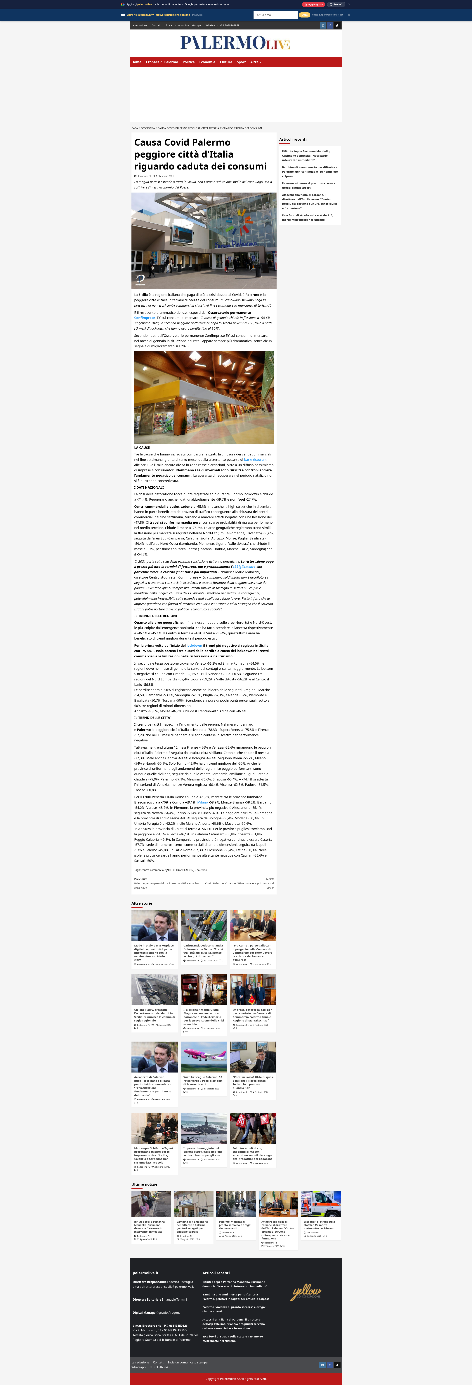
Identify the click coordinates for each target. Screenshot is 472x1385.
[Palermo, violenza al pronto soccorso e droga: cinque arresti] (236, 1204)
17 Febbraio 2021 (165, 176)
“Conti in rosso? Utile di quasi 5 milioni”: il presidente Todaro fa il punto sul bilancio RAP (253, 1082)
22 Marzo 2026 (211, 960)
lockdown (194, 645)
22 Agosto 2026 (144, 1239)
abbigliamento (244, 566)
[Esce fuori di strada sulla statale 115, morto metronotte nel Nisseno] (321, 1204)
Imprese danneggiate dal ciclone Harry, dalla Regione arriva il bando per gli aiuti (203, 1151)
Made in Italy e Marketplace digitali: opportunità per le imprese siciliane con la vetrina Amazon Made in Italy (154, 953)
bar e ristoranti (256, 459)
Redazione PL (144, 176)
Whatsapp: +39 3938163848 (223, 25)
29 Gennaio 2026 (212, 1159)
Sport (241, 62)
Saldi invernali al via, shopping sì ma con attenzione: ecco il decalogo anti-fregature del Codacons (252, 1153)
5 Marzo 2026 (259, 964)
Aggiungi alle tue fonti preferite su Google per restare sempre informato (177, 4)
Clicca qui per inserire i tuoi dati (327, 14)
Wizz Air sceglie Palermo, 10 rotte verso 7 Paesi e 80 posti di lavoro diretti (203, 1080)
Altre (254, 62)
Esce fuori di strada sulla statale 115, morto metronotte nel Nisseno (307, 217)
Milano (202, 802)
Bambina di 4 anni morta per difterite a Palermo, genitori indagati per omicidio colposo (310, 171)
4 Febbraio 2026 (211, 1088)
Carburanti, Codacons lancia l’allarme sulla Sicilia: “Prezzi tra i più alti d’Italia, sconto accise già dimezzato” (203, 951)
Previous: (168, 883)
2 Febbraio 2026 (162, 1166)
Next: (239, 883)
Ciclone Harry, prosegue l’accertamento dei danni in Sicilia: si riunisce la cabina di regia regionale (154, 1015)
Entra (304, 14)
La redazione (139, 25)
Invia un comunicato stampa (183, 25)
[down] (260, 62)
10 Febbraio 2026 (212, 1028)
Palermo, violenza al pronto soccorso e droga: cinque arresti (308, 185)
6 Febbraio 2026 (162, 1099)
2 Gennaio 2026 (260, 1163)
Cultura (226, 62)
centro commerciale (153, 870)
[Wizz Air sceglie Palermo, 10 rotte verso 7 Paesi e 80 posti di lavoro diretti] (204, 1057)
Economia (207, 62)
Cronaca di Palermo (162, 62)
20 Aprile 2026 (161, 964)
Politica (189, 62)
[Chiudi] (349, 4)
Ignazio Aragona (169, 1313)
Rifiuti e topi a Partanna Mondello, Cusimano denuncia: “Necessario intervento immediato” (306, 155)
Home (136, 62)
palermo (202, 870)
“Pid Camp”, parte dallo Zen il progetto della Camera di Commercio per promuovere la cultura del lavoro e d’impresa (252, 953)
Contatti (157, 25)
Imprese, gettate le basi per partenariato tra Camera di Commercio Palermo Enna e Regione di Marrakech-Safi (252, 1015)
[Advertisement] (236, 94)
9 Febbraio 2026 (260, 1025)
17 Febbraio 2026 (163, 1025)
